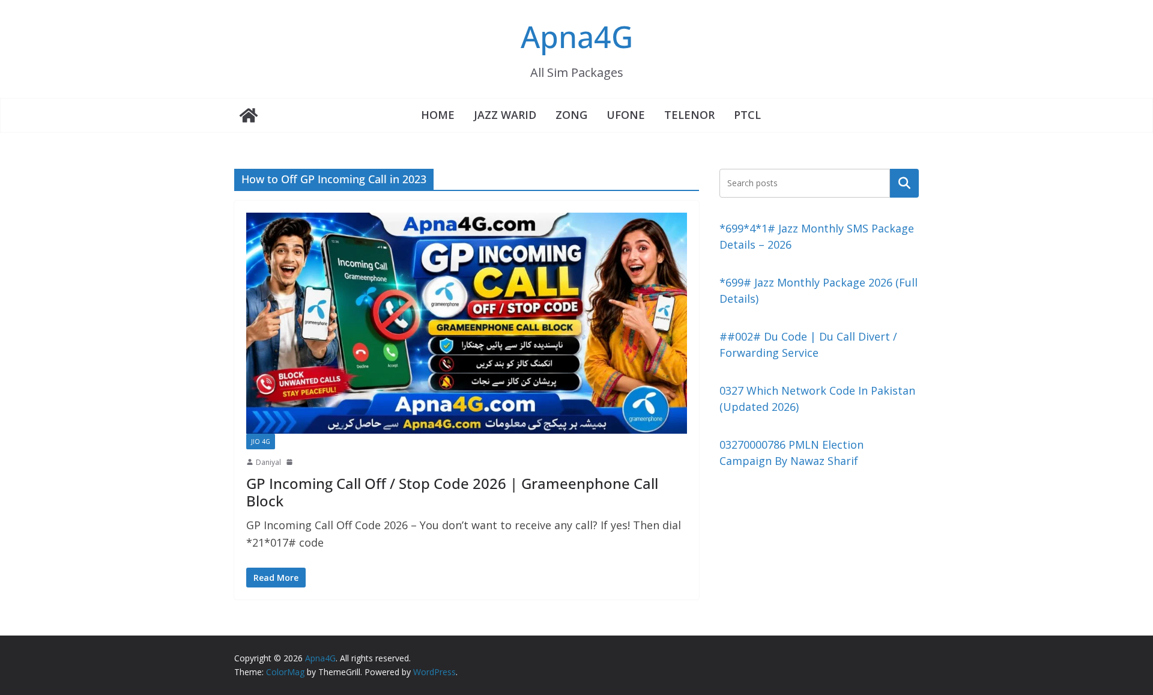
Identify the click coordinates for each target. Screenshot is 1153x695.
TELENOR (689, 115)
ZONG (571, 115)
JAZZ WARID (505, 115)
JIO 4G (260, 441)
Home (438, 115)
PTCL (747, 115)
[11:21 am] (290, 462)
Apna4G (577, 36)
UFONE (626, 115)
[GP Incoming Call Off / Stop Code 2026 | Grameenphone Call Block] (466, 323)
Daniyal (268, 462)
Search (904, 182)
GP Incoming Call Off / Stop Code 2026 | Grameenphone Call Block (452, 492)
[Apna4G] (248, 115)
